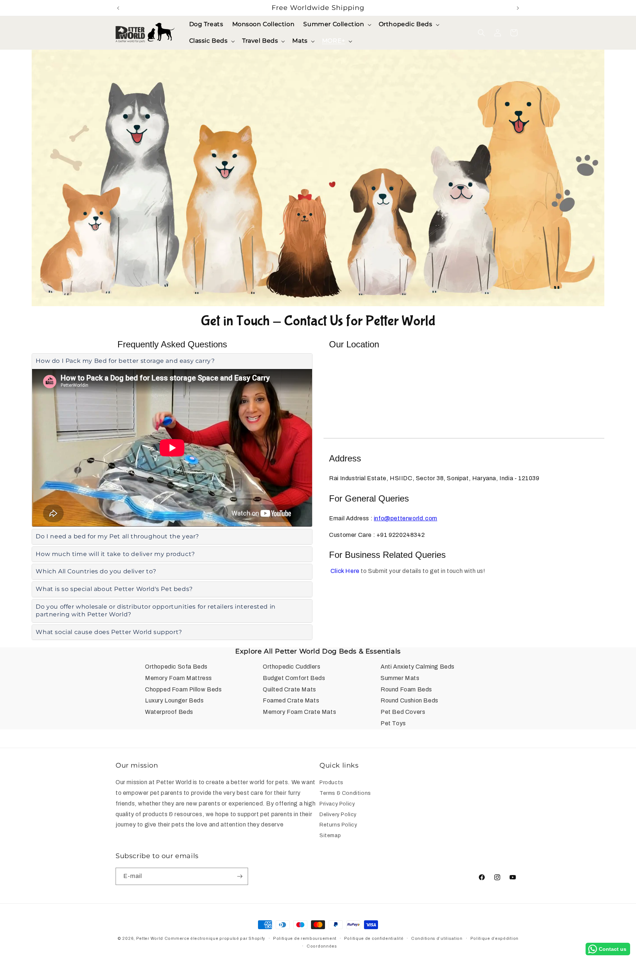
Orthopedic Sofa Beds (176, 666)
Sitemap (330, 835)
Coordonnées (322, 946)
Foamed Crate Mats (291, 700)
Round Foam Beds (406, 689)
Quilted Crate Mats (289, 689)
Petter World (149, 938)
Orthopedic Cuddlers (291, 666)
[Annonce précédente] (118, 8)
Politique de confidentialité (374, 938)
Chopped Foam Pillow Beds (183, 689)
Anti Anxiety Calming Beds (418, 666)
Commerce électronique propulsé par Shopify (215, 938)
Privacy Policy (337, 804)
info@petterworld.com (405, 518)
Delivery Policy (338, 814)
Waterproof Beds (169, 712)
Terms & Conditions (345, 793)
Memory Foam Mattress (178, 678)
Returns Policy (338, 825)
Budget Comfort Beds (294, 678)
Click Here (345, 571)
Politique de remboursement (304, 938)
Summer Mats (400, 678)
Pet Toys (393, 723)
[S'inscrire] (240, 876)
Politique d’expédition (494, 938)
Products (331, 783)
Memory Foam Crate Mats (299, 712)
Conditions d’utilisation (437, 938)
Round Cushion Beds (409, 700)
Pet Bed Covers (403, 712)
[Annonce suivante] (518, 8)
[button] (336, 24)
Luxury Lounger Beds (174, 700)
